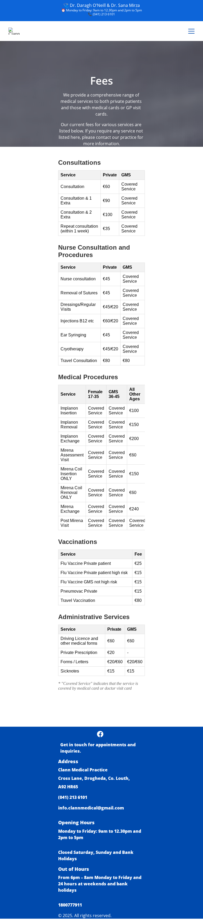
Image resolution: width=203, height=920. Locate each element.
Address (68, 761)
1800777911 (70, 905)
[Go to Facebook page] (100, 734)
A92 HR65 (68, 787)
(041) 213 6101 (104, 14)
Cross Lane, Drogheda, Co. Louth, (94, 778)
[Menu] (191, 31)
